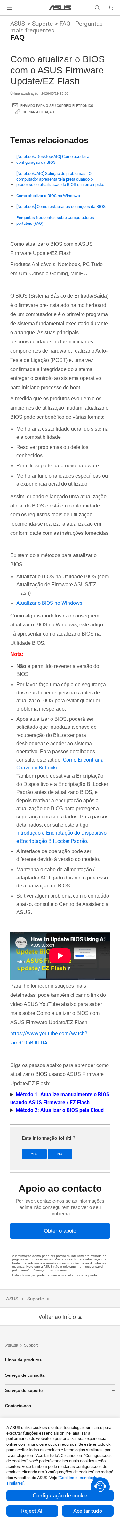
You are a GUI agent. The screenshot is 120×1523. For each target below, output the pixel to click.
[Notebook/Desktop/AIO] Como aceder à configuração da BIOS (52, 159)
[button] (9, 7)
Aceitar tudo (87, 1511)
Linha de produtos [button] (23, 1360)
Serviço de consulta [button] (24, 1375)
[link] (60, 7)
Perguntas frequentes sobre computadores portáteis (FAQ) (55, 220)
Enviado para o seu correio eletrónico (56, 106)
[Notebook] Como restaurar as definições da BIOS (61, 206)
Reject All (32, 1511)
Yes (34, 1154)
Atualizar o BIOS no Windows (49, 603)
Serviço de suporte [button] (24, 1391)
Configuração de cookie (60, 1495)
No (59, 1154)
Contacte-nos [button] (18, 1406)
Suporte (42, 23)
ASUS (17, 23)
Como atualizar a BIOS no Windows (48, 195)
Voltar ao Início (57, 1317)
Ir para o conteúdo (4, 19)
